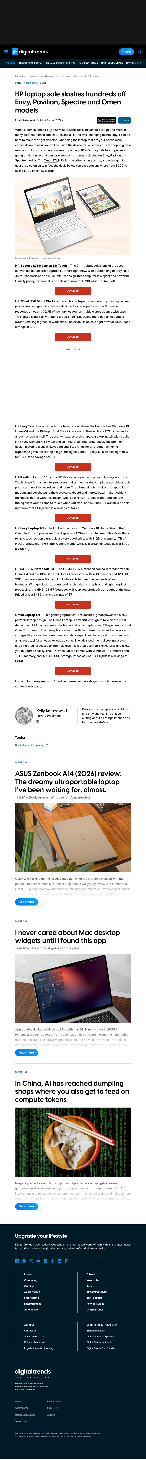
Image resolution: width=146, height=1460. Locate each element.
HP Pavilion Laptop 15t (32, 477)
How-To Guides (95, 1304)
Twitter (31, 1261)
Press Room (52, 1407)
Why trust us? (94, 76)
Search (140, 52)
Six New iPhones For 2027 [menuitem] (60, 63)
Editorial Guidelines (34, 1342)
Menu (6, 52)
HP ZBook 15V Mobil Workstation (39, 301)
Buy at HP (73, 290)
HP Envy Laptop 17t (29, 528)
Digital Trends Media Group (35, 1436)
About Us (29, 1324)
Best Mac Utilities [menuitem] (88, 63)
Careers (18, 1401)
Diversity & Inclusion (25, 1414)
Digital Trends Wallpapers (100, 1336)
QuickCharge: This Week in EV (31, 744)
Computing (30, 1280)
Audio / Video (32, 1292)
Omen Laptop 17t (27, 615)
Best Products (94, 1298)
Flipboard (67, 1261)
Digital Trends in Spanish (100, 1342)
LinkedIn (59, 1261)
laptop (65, 130)
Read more (26, 902)
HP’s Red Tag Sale (92, 150)
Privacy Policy (53, 1401)
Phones (28, 1274)
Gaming (29, 1286)
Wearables (93, 1280)
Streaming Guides (97, 1292)
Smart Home (31, 1298)
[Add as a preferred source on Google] (106, 120)
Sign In (126, 52)
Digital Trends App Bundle (100, 1348)
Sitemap (51, 1414)
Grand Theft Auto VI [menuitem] (30, 63)
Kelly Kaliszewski (26, 120)
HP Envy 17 (23, 426)
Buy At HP (73, 466)
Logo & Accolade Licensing (38, 1348)
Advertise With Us (34, 1336)
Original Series (95, 1310)
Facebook (17, 1261)
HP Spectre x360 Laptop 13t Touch (41, 265)
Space (90, 1286)
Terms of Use (21, 1421)
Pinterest (52, 1261)
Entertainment (32, 1304)
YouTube (38, 1261)
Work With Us (21, 1407)
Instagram (24, 1261)
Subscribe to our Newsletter (102, 1324)
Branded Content (96, 1330)
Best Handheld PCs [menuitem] (112, 63)
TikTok (45, 1261)
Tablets (91, 1274)
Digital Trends (23, 56)
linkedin (37, 721)
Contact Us (30, 1330)
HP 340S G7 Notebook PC (34, 569)
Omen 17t (50, 160)
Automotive (31, 1310)
